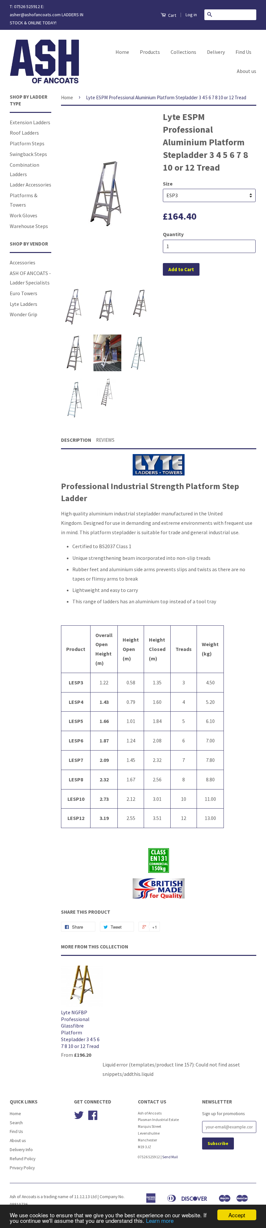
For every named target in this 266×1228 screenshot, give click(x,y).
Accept (236, 1215)
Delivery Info (21, 1149)
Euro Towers (23, 293)
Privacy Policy (22, 1168)
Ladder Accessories (30, 184)
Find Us (243, 52)
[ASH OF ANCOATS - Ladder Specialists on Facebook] (93, 1117)
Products (150, 52)
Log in (191, 15)
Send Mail (170, 1157)
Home (122, 52)
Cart (171, 15)
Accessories (22, 262)
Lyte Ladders (23, 304)
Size (168, 183)
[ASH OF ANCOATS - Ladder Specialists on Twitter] (79, 1117)
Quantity (173, 234)
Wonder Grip (23, 314)
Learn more (160, 1220)
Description (76, 440)
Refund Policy (22, 1159)
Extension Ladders (30, 122)
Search (16, 1123)
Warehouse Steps (29, 226)
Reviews (105, 440)
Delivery (216, 52)
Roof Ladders (24, 132)
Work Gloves (23, 215)
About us (246, 71)
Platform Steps (27, 143)
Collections (183, 52)
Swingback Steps (28, 154)
